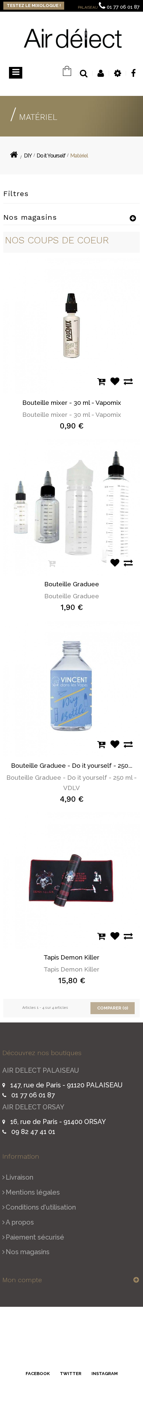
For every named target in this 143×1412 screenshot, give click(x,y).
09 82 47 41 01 (33, 1132)
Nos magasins (28, 1252)
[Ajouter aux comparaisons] (126, 381)
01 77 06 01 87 (123, 7)
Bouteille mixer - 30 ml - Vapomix (71, 402)
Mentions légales (33, 1192)
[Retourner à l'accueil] (14, 156)
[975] (71, 689)
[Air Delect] (72, 38)
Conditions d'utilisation (41, 1207)
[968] (71, 880)
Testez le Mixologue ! (34, 5)
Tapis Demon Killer (71, 957)
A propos (20, 1222)
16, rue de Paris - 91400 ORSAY (58, 1122)
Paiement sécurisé (35, 1237)
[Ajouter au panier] (99, 381)
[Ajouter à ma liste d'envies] (113, 381)
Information (20, 1156)
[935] (71, 326)
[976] (71, 507)
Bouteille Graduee (71, 584)
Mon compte (22, 1280)
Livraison (19, 1177)
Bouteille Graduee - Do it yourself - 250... (71, 765)
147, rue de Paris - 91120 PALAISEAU (66, 1085)
